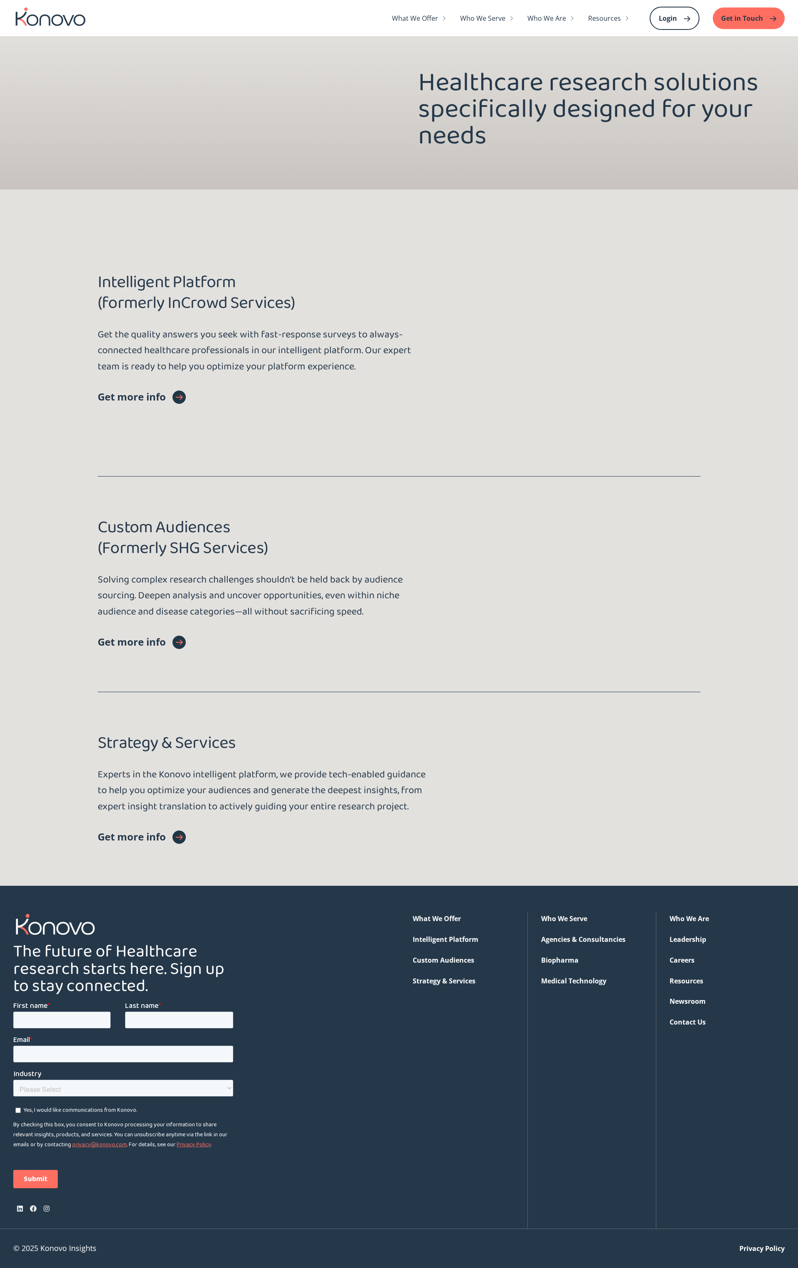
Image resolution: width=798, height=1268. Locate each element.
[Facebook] (33, 1208)
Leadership (688, 939)
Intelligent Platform (445, 939)
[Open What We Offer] (444, 18)
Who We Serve (564, 918)
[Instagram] (46, 1208)
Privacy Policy (762, 1248)
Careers (682, 960)
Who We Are (689, 918)
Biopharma (560, 960)
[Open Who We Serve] (511, 18)
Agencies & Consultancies (583, 939)
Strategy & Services (444, 980)
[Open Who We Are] (572, 18)
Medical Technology (573, 980)
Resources (686, 980)
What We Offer (437, 918)
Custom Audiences (443, 960)
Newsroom (688, 1001)
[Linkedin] (20, 1208)
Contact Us (688, 1022)
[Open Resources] (627, 18)
